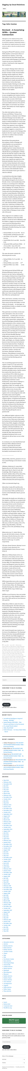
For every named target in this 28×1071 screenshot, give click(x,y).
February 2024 (7, 804)
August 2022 (7, 831)
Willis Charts (7, 989)
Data (5, 955)
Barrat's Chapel (16, 646)
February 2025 (7, 795)
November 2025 (8, 784)
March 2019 (7, 884)
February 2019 (7, 885)
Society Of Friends (6, 667)
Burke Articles (7, 947)
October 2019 (7, 874)
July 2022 (6, 833)
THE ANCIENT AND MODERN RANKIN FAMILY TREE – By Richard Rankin (14, 744)
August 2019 (7, 876)
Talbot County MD (6, 669)
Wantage (8, 670)
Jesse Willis (17, 653)
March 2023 (7, 820)
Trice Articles (7, 981)
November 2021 (8, 846)
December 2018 (8, 887)
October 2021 (7, 848)
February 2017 (7, 919)
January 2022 (7, 842)
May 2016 (6, 931)
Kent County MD (5, 656)
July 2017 (6, 914)
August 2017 (7, 912)
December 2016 (8, 923)
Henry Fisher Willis (15, 652)
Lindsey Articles (8, 966)
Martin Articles (8, 968)
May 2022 (6, 836)
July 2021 (6, 852)
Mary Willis (18, 657)
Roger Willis (22, 664)
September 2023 (8, 814)
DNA (5, 957)
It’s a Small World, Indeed (10, 726)
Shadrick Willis (16, 666)
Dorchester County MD (19, 649)
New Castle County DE (15, 659)
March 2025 (7, 793)
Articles (6, 944)
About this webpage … (8, 1056)
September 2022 (8, 829)
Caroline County (8, 951)
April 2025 (6, 791)
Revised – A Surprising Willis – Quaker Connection (13, 32)
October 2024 (7, 799)
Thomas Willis (13, 669)
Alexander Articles (9, 942)
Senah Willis (10, 666)
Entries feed (7, 1004)
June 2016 (6, 929)
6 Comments (17, 671)
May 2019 (6, 882)
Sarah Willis (4, 666)
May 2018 (6, 897)
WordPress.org (8, 1007)
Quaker (6, 664)
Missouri (6, 974)
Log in (5, 1002)
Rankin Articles (8, 976)
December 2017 (8, 906)
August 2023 (7, 816)
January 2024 (7, 806)
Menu (4, 8)
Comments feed (8, 1006)
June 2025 (6, 787)
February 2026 (7, 782)
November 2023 (8, 810)
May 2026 (6, 780)
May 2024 (6, 803)
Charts (5, 953)
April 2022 (6, 838)
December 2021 (8, 844)
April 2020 (6, 867)
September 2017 (8, 910)
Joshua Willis (20, 654)
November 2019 (8, 872)
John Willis (8, 654)
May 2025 (6, 789)
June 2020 (6, 863)
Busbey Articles (8, 949)
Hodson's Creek (5, 653)
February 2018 (7, 902)
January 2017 (7, 921)
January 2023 (7, 823)
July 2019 (6, 878)
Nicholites (22, 659)
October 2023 (7, 812)
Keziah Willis (12, 656)
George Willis (8, 652)
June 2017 (6, 916)
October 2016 (7, 925)
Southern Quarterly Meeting (17, 667)
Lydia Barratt (18, 656)
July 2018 (6, 895)
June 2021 (6, 853)
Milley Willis (7, 659)
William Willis (13, 670)
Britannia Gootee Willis (15, 647)
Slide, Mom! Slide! (8, 728)
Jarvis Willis (12, 653)
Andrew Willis (5, 646)
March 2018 (7, 901)
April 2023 (6, 818)
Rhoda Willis (10, 664)
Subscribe (6, 704)
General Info (7, 964)
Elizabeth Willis (9, 650)
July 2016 (6, 927)
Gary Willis (6, 645)
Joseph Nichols (14, 654)
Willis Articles (18, 645)
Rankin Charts (7, 978)
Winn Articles (7, 991)
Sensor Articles (8, 979)
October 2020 (7, 859)
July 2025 (6, 786)
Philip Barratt (18, 663)
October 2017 (7, 908)
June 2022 (6, 835)
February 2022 (7, 840)
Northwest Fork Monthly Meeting (9, 660)
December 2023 (8, 808)
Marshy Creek (13, 657)
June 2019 (6, 880)
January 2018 (7, 904)
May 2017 (6, 917)
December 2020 (8, 857)
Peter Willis (22, 662)
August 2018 (7, 893)
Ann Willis (10, 646)
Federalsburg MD (17, 650)
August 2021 (7, 850)
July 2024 (6, 801)
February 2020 (7, 868)
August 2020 (7, 861)
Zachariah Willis (9, 671)
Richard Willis (16, 664)
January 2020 (7, 870)
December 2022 (8, 825)
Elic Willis (4, 650)
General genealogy (9, 962)
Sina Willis (22, 666)
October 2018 (7, 891)
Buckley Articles (8, 946)
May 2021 (6, 855)
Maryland (6, 970)
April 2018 (6, 899)
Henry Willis (21, 652)
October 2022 (7, 827)
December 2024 (8, 797)
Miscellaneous (8, 972)
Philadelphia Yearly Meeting (8, 663)
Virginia (6, 985)
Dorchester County (9, 959)
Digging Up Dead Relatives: (13, 5)
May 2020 (6, 865)
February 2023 (7, 821)
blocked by (14, 1021)
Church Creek (11, 649)
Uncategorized (8, 983)
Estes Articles (7, 961)
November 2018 (8, 889)
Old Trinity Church (15, 662)
